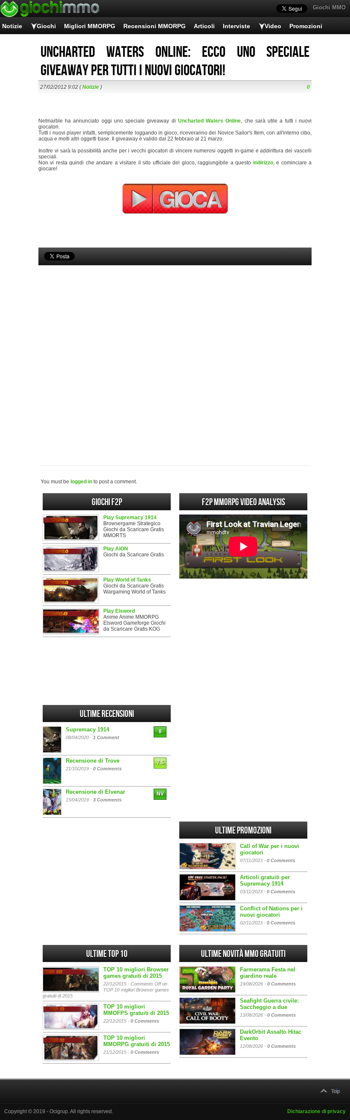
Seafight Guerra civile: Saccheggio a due (269, 1003)
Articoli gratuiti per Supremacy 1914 (265, 880)
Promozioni (305, 26)
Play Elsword (119, 611)
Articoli (204, 26)
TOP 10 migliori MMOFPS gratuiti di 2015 (136, 1009)
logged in (81, 482)
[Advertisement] (175, 351)
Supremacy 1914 (87, 729)
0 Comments (107, 768)
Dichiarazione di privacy (316, 1111)
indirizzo (263, 163)
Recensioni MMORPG (154, 26)
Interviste (236, 26)
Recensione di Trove (93, 760)
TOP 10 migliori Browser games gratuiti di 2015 (136, 972)
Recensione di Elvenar (95, 792)
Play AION (115, 549)
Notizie (12, 26)
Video (273, 26)
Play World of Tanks (127, 580)
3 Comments (107, 799)
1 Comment (106, 737)
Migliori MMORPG (89, 26)
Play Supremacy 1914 (130, 518)
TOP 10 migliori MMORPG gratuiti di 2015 (136, 1041)
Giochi (46, 26)
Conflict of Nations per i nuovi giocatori (271, 911)
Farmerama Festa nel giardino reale (267, 972)
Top (335, 1091)
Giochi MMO (329, 7)
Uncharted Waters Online (209, 121)
